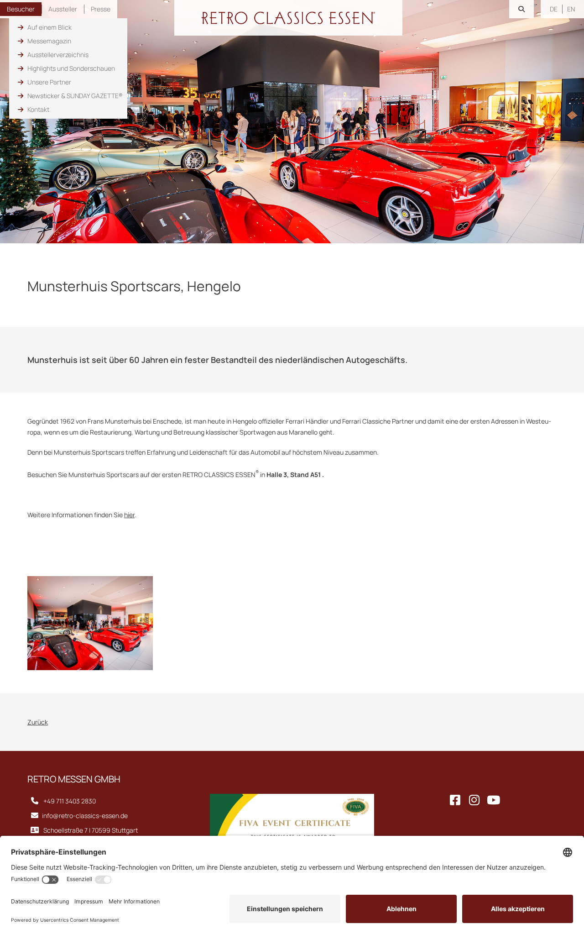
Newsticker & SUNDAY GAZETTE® (75, 95)
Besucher (21, 9)
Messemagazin (49, 41)
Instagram (474, 801)
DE (554, 9)
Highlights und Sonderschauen (71, 68)
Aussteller (62, 9)
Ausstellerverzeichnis (58, 54)
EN (571, 9)
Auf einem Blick (49, 27)
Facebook (455, 801)
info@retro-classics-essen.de (85, 815)
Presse (100, 9)
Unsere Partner (49, 82)
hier (129, 514)
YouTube (493, 801)
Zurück (37, 722)
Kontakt (38, 109)
